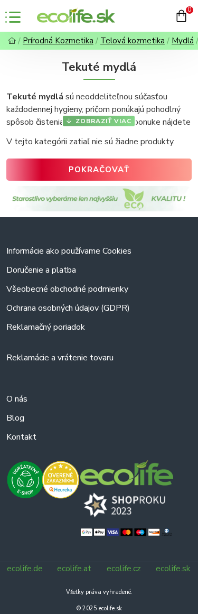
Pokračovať (99, 169)
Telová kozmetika (132, 40)
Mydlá (183, 40)
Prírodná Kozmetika (58, 40)
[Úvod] (12, 41)
